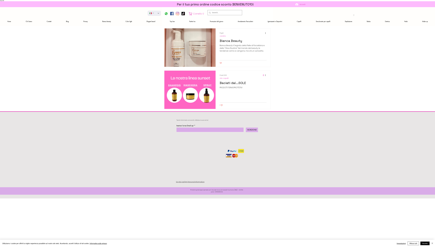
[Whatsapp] (166, 13)
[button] (197, 13)
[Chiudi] (432, 243)
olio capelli (224, 78)
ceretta (223, 36)
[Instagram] (177, 13)
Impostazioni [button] (401, 243)
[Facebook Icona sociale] (172, 13)
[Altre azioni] (266, 33)
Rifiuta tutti (413, 243)
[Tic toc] (183, 13)
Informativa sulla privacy (98, 243)
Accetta (425, 243)
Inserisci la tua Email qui (185, 126)
